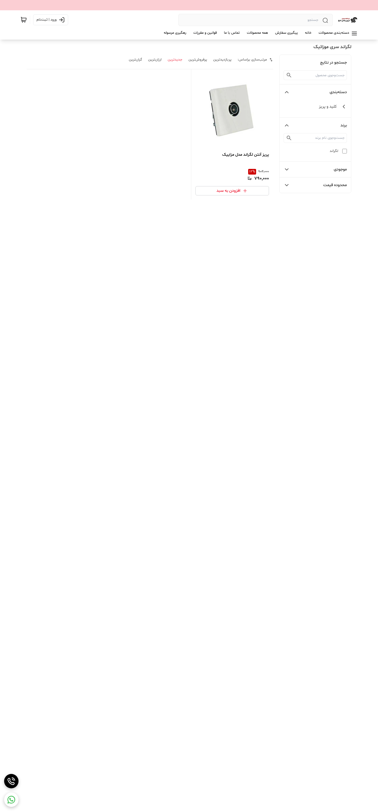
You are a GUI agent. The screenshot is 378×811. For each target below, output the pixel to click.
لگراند (334, 151)
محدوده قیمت (335, 185)
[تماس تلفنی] (11, 781)
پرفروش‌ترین (197, 59)
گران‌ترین (135, 59)
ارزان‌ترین (154, 59)
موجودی (340, 169)
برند (343, 125)
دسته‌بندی (338, 92)
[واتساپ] (11, 799)
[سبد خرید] (24, 20)
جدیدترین (175, 59)
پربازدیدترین (222, 59)
